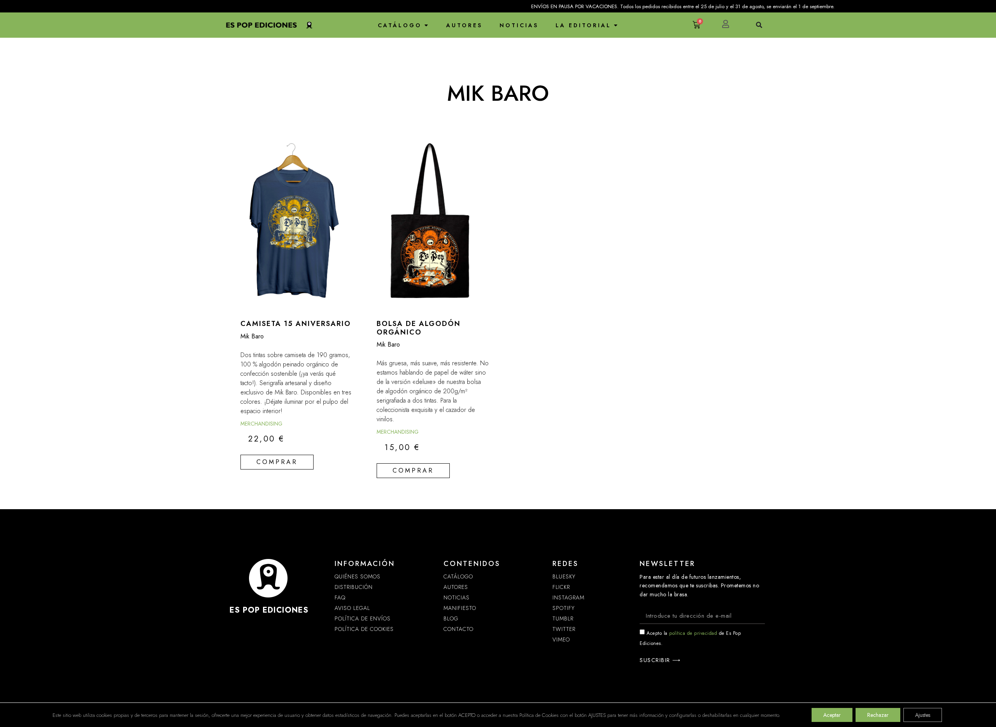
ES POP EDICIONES (269, 610)
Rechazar (878, 715)
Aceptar (832, 715)
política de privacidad (693, 633)
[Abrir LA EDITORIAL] (616, 25)
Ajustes (922, 715)
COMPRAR (277, 461)
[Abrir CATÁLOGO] (426, 25)
